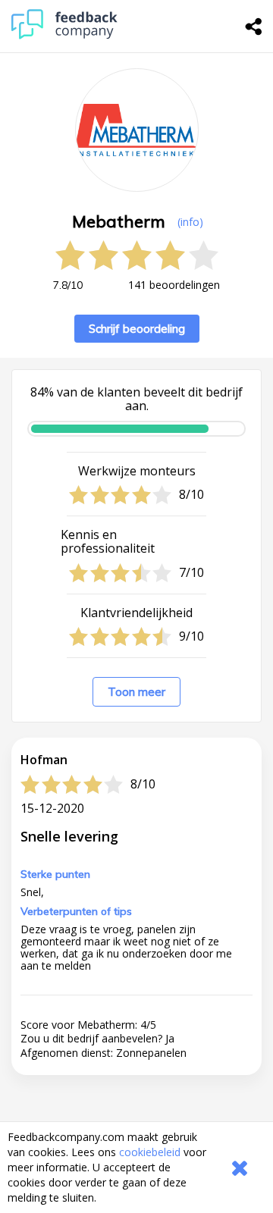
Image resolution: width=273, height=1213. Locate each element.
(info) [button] (190, 222)
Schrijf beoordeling (137, 328)
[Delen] (254, 26)
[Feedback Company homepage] (64, 35)
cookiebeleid (149, 1152)
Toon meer (136, 692)
